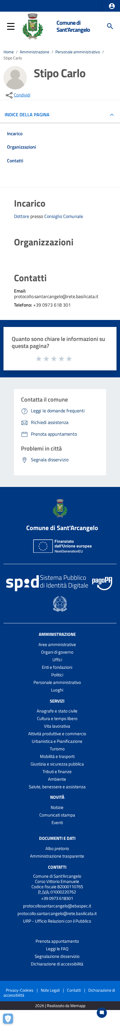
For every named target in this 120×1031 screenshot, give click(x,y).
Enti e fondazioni (57, 667)
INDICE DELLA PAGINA (27, 114)
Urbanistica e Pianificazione (57, 741)
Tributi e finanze (57, 771)
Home (8, 52)
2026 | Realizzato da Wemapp (60, 1005)
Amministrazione (34, 52)
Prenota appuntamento (57, 941)
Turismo (57, 748)
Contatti (57, 867)
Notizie (57, 807)
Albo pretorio (57, 848)
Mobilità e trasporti (57, 756)
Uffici (57, 659)
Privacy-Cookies (19, 990)
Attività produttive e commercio (57, 733)
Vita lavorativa (57, 726)
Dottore (22, 216)
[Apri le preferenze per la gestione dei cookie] (10, 1021)
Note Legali (50, 990)
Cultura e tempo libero (57, 718)
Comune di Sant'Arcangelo (73, 26)
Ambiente (57, 779)
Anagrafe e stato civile (57, 711)
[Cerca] (110, 26)
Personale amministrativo (77, 52)
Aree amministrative (57, 644)
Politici (57, 674)
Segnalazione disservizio (57, 956)
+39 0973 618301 (57, 898)
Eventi (57, 822)
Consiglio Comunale (63, 216)
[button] (112, 6)
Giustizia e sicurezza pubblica (57, 764)
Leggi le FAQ (57, 948)
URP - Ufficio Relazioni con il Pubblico (57, 921)
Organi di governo (57, 652)
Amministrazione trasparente (57, 856)
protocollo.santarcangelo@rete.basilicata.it (57, 913)
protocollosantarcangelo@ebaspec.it (57, 905)
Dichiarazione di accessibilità (57, 963)
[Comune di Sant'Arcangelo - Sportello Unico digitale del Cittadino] (32, 25)
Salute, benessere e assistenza (57, 786)
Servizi (57, 700)
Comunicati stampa (57, 815)
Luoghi (57, 690)
